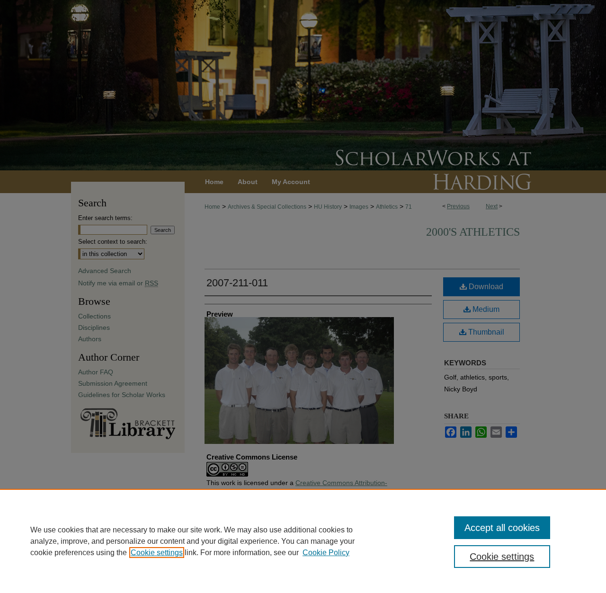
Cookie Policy (326, 553)
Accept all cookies (502, 527)
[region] (303, 541)
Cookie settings (157, 553)
